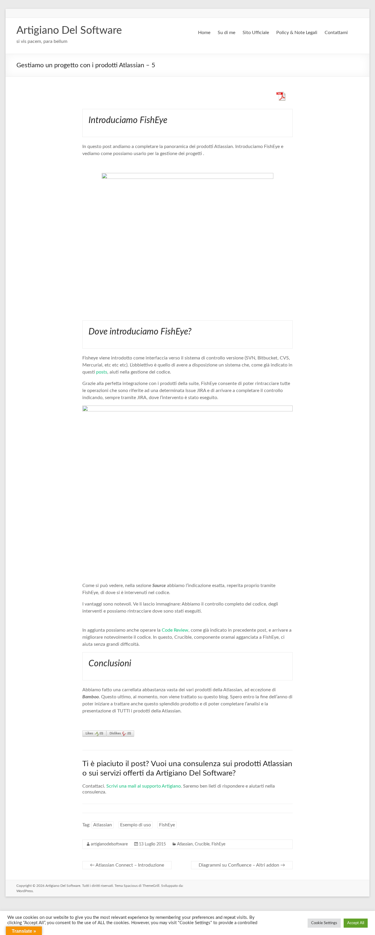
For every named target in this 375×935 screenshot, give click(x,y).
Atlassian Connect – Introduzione (127, 865)
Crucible (202, 844)
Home (204, 32)
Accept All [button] (355, 923)
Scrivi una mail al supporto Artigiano (143, 786)
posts (101, 372)
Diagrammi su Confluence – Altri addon (242, 865)
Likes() (94, 733)
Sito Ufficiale (256, 32)
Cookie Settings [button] (324, 923)
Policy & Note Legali (296, 32)
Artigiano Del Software (69, 30)
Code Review (175, 630)
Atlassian (102, 825)
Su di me (226, 32)
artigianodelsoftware (109, 844)
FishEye (167, 825)
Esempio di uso (135, 825)
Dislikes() (120, 733)
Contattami (336, 32)
